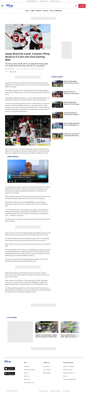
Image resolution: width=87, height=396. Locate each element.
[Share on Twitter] (12, 71)
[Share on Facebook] (10, 71)
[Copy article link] (15, 71)
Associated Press (10, 68)
